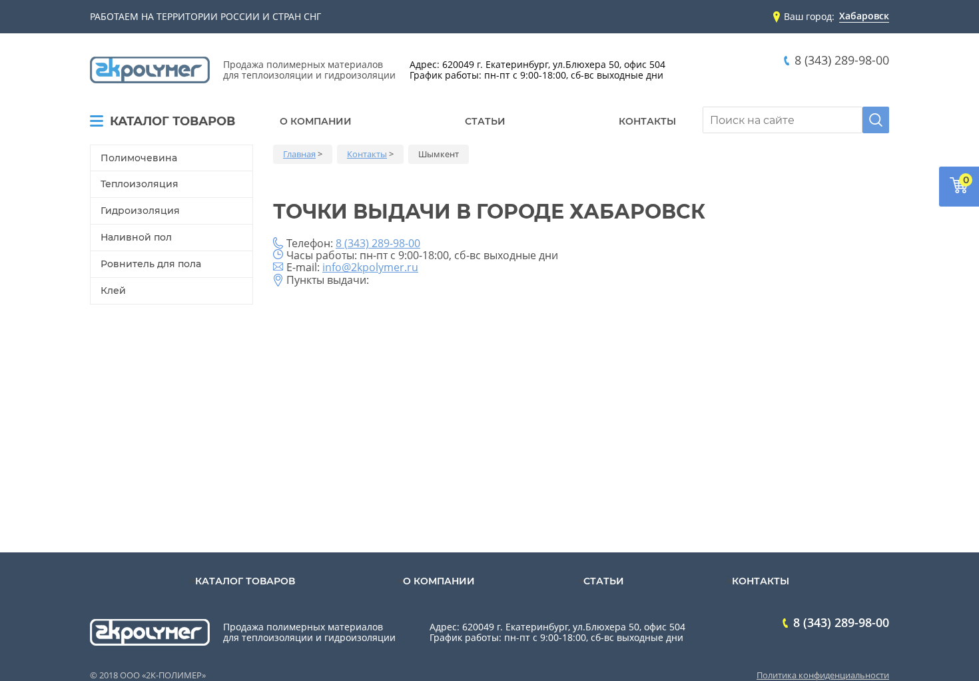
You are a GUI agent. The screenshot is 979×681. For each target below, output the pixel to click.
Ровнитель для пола (151, 264)
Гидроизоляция (140, 211)
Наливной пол (136, 237)
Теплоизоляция (139, 184)
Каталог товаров (172, 122)
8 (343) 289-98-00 (842, 60)
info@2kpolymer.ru (370, 267)
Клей (113, 291)
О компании (316, 121)
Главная (299, 154)
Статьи (485, 121)
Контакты (647, 121)
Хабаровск (864, 16)
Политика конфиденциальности (823, 675)
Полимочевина (139, 158)
